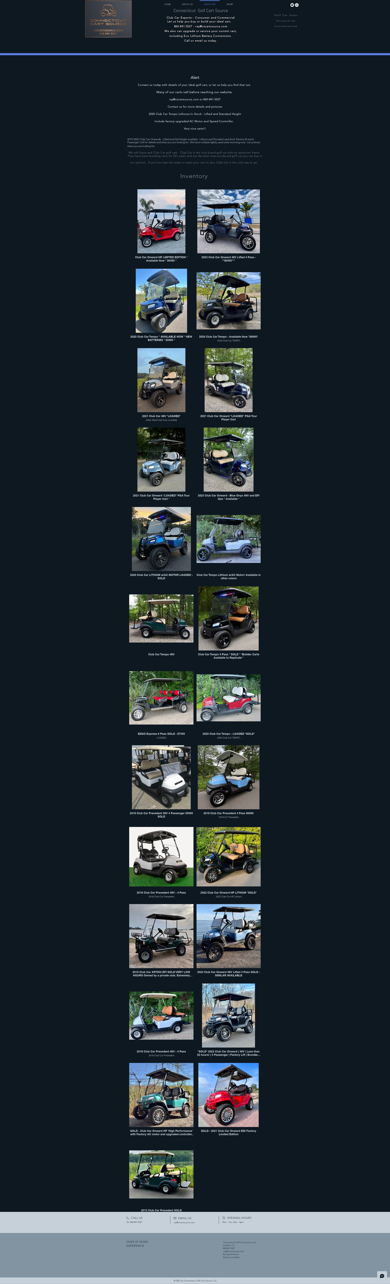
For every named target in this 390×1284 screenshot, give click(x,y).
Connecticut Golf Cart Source (201, 10)
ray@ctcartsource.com (211, 26)
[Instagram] (297, 5)
